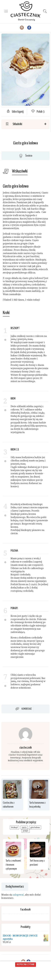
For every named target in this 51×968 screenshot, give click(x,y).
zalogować (18, 894)
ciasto (24, 827)
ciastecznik (25, 747)
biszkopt (14, 827)
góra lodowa (35, 827)
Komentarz (27, 709)
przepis (25, 831)
